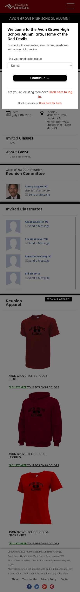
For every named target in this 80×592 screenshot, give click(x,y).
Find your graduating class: (25, 58)
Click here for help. (50, 103)
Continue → (40, 78)
